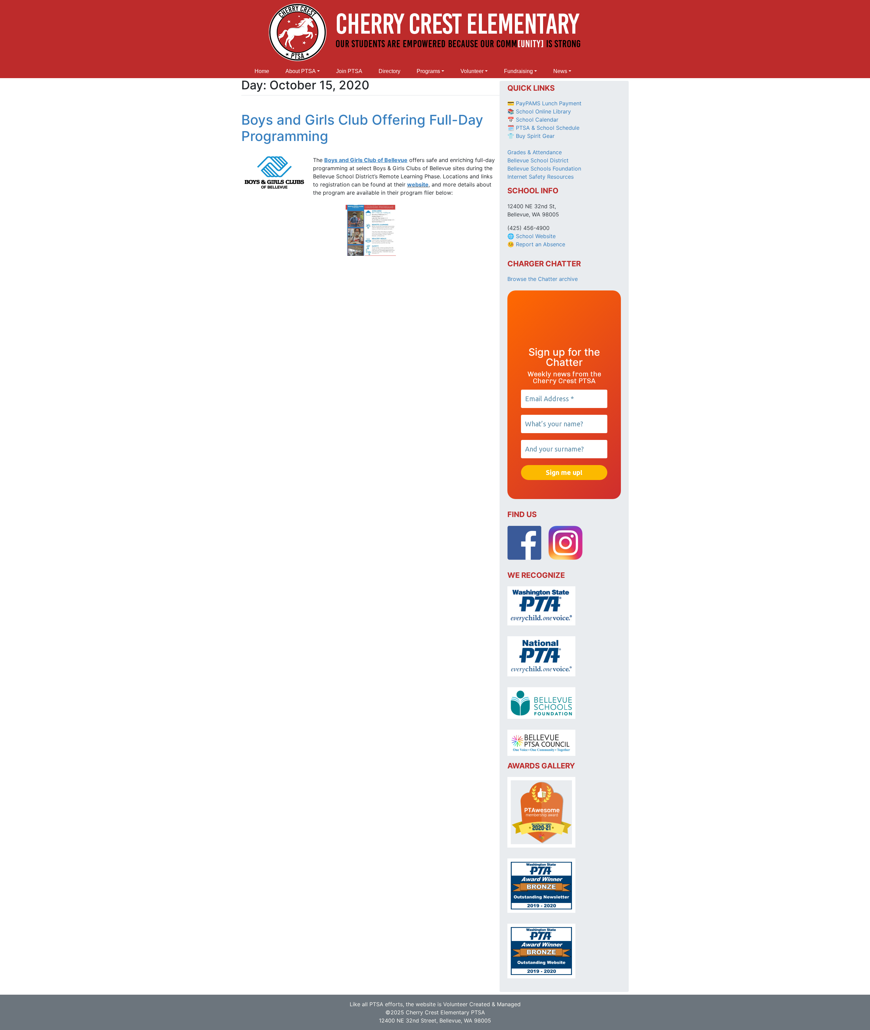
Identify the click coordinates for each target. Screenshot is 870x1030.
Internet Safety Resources (540, 176)
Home (262, 71)
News (560, 71)
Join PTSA (349, 71)
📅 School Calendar (532, 119)
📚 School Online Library (539, 111)
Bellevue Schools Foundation (544, 168)
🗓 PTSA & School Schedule (543, 127)
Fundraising (518, 71)
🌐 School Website (531, 236)
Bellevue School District (538, 160)
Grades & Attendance (534, 152)
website (418, 184)
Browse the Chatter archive (542, 279)
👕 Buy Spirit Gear (531, 135)
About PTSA (300, 71)
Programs (428, 71)
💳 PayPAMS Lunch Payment (544, 103)
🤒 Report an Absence (537, 244)
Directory (389, 71)
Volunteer (472, 71)
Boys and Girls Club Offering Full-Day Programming (362, 127)
